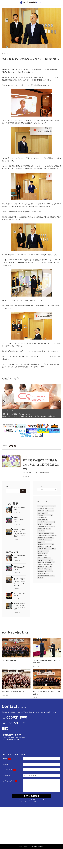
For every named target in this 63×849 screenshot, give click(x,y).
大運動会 (40, 540)
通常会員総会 (41, 571)
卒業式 (52, 535)
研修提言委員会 (48, 562)
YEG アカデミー (41, 506)
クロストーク (48, 508)
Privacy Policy (24, 802)
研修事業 (47, 560)
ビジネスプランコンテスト (44, 515)
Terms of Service (35, 802)
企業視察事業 (41, 526)
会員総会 (3, 61)
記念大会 (47, 566)
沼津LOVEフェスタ (42, 551)
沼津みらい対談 (41, 553)
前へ (3, 401)
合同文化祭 (49, 537)
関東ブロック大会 (42, 573)
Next (59, 401)
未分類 (46, 546)
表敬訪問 (40, 566)
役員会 (47, 540)
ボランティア (41, 517)
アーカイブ (40, 486)
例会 (47, 528)
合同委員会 (40, 537)
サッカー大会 (48, 511)
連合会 (4, 456)
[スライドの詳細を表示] (31, 396)
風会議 (39, 578)
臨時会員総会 (47, 564)
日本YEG (40, 546)
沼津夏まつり (41, 555)
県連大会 (40, 560)
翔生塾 (39, 564)
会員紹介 (49, 526)
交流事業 (46, 524)
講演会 (39, 569)
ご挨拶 (39, 511)
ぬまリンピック (41, 513)
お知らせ (40, 508)
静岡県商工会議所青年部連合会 (45, 575)
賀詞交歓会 (47, 569)
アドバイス (51, 506)
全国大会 (40, 531)
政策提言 (40, 542)
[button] (61, 2)
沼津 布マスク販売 (49, 549)
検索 (7, 486)
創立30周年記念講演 (42, 535)
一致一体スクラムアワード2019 (45, 522)
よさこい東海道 (41, 520)
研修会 (39, 562)
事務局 (39, 524)
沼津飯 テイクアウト (43, 557)
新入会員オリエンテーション (45, 544)
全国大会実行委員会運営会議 (45, 533)
